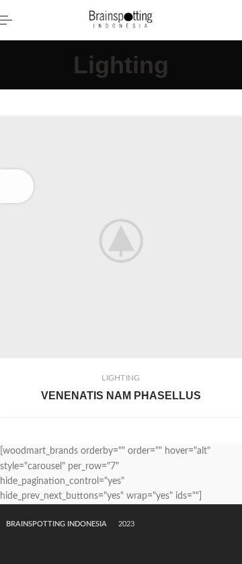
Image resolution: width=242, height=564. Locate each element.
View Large (232, 126)
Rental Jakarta (113, 535)
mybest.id (154, 535)
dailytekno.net (194, 524)
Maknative (151, 524)
